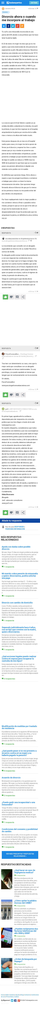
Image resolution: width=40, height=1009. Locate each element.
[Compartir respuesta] (23, 297)
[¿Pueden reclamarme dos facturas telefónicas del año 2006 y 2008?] (20, 942)
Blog (22, 995)
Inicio (2, 995)
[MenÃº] (3, 3)
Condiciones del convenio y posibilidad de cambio (20, 830)
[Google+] (18, 1000)
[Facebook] (15, 1000)
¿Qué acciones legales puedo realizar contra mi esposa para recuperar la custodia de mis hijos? (19, 658)
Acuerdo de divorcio (11, 777)
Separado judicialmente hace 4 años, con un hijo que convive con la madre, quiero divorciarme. (19, 629)
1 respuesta (9, 567)
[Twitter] (11, 1000)
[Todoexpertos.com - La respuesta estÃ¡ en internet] (14, 2)
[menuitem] (8, 26)
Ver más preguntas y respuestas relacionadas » (20, 855)
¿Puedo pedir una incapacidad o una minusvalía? (18, 803)
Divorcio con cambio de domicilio (17, 602)
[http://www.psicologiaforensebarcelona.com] (35, 356)
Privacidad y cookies (12, 997)
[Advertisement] (20, 99)
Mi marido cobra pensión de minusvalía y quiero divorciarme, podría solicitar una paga (20, 575)
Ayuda (18, 995)
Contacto (27, 995)
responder (19, 527)
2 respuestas (9, 679)
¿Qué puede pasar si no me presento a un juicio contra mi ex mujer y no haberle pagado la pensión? (19, 753)
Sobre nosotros (10, 995)
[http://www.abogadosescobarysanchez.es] (28, 241)
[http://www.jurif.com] (20, 411)
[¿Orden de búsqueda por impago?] (20, 971)
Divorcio (5, 12)
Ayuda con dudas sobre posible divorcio (16, 548)
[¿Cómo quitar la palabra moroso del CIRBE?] (20, 912)
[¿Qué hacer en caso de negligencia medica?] (20, 883)
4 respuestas (9, 771)
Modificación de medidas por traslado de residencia (19, 727)
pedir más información (15, 529)
